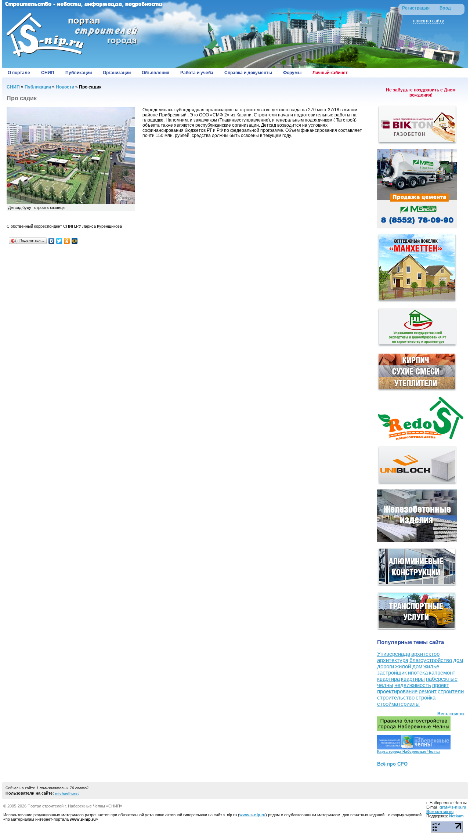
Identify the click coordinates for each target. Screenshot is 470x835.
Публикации (78, 72)
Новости (65, 87)
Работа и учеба (196, 72)
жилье (431, 666)
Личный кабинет (330, 72)
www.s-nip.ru (252, 815)
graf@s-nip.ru (453, 807)
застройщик (392, 672)
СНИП (47, 72)
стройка (425, 697)
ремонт (428, 691)
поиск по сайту (428, 21)
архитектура (392, 660)
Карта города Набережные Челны (408, 751)
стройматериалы (398, 704)
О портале (19, 72)
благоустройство (430, 660)
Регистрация (416, 8)
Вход (445, 8)
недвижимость (412, 685)
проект (440, 685)
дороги (385, 666)
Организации (117, 72)
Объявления (155, 72)
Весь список (450, 713)
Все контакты (439, 811)
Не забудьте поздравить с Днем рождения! (421, 92)
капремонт (442, 672)
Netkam (456, 816)
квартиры (413, 679)
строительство (396, 697)
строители (451, 691)
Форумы (292, 72)
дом (458, 660)
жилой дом (408, 666)
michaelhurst (67, 793)
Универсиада (393, 654)
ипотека (418, 672)
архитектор (425, 654)
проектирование (397, 691)
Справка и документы (248, 72)
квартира (388, 679)
